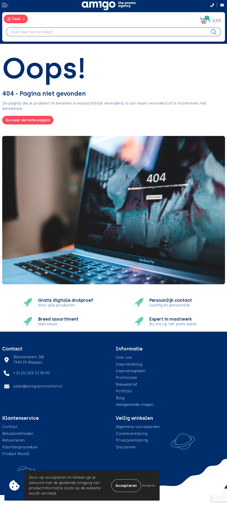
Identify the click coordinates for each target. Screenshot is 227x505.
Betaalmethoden (17, 433)
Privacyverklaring (132, 440)
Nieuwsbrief (126, 384)
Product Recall (15, 454)
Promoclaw (126, 377)
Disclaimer (126, 447)
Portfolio (124, 391)
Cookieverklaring (131, 433)
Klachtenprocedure (19, 447)
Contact (10, 427)
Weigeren (148, 485)
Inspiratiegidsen (130, 371)
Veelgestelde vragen (134, 404)
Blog (120, 398)
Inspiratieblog (129, 364)
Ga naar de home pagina (28, 120)
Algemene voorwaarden (138, 427)
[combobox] (106, 31)
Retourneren (13, 440)
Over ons (124, 357)
